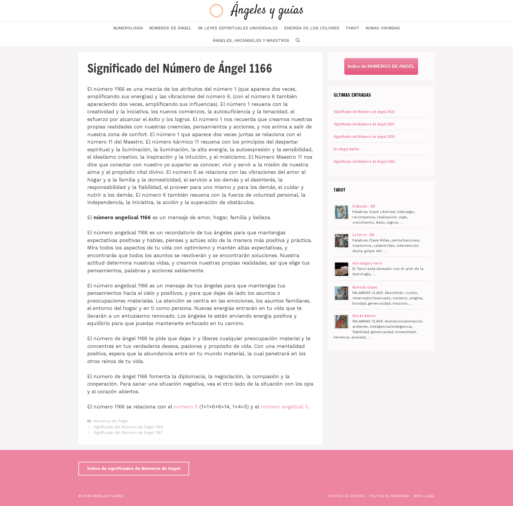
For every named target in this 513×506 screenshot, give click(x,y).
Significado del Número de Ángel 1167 (128, 432)
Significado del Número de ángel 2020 (364, 136)
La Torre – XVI (363, 234)
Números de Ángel (170, 28)
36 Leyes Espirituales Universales (238, 28)
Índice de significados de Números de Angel (133, 468)
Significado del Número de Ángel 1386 (364, 161)
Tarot (353, 28)
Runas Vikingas (382, 28)
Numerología (128, 28)
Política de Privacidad (389, 496)
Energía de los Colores (311, 28)
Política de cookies (347, 496)
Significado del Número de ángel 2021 (364, 124)
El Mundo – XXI (363, 206)
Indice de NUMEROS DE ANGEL (381, 66)
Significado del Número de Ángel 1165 (128, 427)
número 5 (186, 407)
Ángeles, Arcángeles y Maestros (251, 40)
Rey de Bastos (364, 315)
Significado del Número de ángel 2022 (364, 111)
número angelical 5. (285, 407)
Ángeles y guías (268, 10)
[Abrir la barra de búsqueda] (297, 40)
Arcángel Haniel (346, 149)
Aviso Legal (424, 496)
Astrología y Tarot (367, 263)
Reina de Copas (364, 287)
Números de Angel (111, 421)
